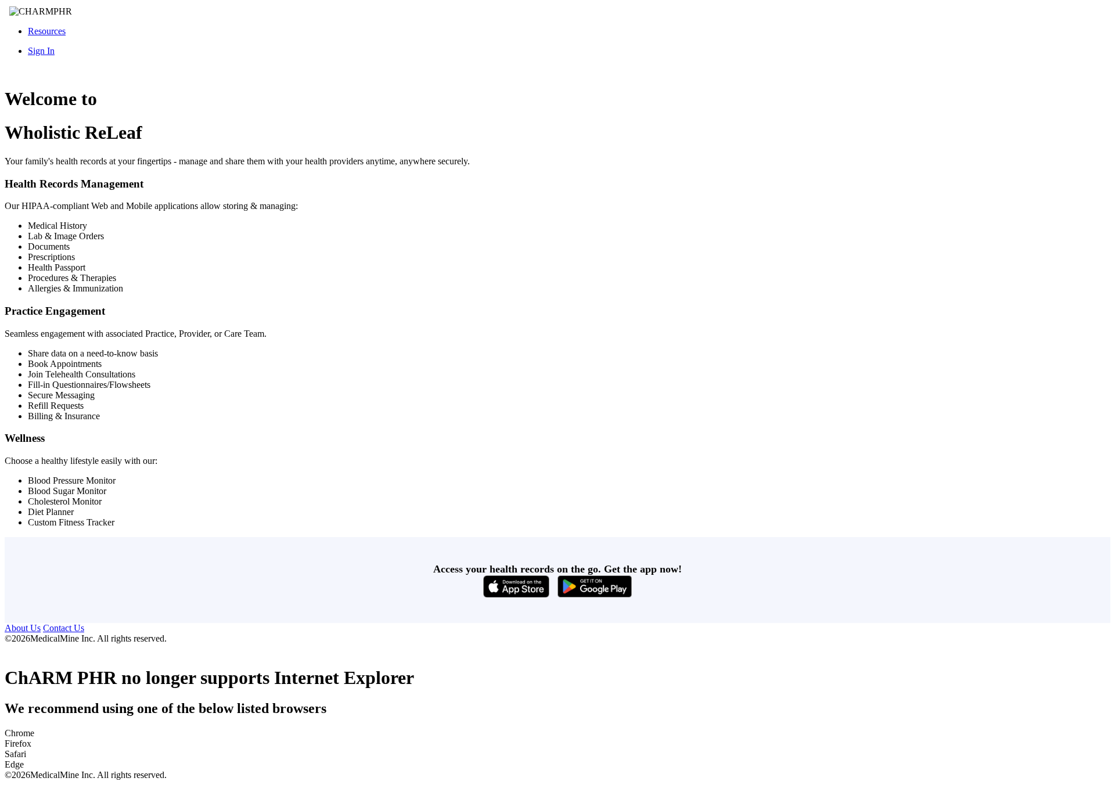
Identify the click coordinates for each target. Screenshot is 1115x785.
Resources (47, 31)
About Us (23, 628)
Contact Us (63, 628)
